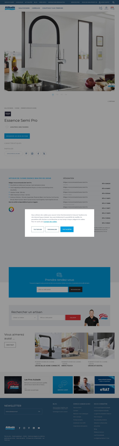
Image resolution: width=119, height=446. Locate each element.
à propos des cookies (50, 222)
